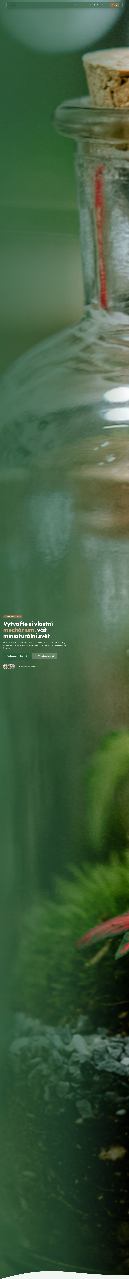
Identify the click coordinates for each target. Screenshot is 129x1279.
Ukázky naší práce (93, 5)
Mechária (69, 5)
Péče (76, 5)
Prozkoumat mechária (15, 656)
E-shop (114, 5)
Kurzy (82, 5)
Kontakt (105, 5)
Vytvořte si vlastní (46, 656)
